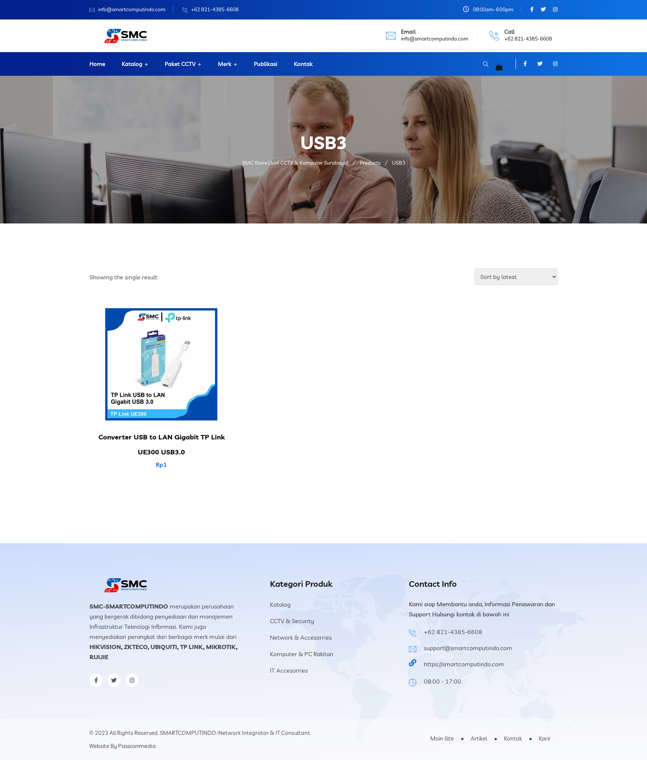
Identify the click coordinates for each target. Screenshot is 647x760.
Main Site (442, 738)
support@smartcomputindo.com (468, 648)
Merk (224, 63)
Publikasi (265, 63)
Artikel (479, 738)
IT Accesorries (289, 670)
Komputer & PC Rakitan (301, 654)
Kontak (303, 63)
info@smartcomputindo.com (131, 9)
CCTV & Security (292, 621)
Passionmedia (137, 746)
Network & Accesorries (301, 637)
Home (97, 63)
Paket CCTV (180, 63)
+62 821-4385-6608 (215, 9)
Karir (545, 738)
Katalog (132, 63)
